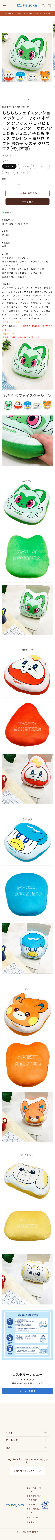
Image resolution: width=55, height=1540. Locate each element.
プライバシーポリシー (34, 1489)
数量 (4, 178)
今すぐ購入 (28, 202)
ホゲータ (20, 172)
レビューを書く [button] (27, 1391)
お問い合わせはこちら (24, 1470)
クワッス (9, 166)
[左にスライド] (21, 99)
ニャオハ (25, 166)
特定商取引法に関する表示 (34, 1498)
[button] (4, 5)
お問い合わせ (33, 1517)
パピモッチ (41, 166)
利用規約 (31, 1504)
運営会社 (31, 1522)
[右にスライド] (34, 99)
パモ (7, 172)
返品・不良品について (34, 1511)
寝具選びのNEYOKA (30, 1532)
